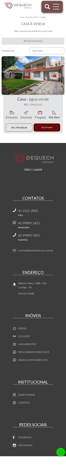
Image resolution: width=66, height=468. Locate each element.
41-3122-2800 (28, 213)
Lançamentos (27, 344)
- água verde (33, 101)
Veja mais (46, 127)
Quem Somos (26, 394)
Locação (24, 336)
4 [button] (36, 92)
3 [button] (33, 92)
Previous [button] (7, 75)
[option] (33, 75)
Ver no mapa (26, 293)
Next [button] (59, 75)
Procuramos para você (33, 352)
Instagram (25, 445)
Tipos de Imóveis (32, 17)
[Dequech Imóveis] (18, 5)
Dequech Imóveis (33, 159)
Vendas (43, 17)
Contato (24, 402)
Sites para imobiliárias (33, 467)
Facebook (25, 437)
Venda (22, 328)
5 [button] (40, 92)
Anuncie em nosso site (33, 359)
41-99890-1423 (29, 225)
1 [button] (26, 92)
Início (22, 17)
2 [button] (29, 92)
